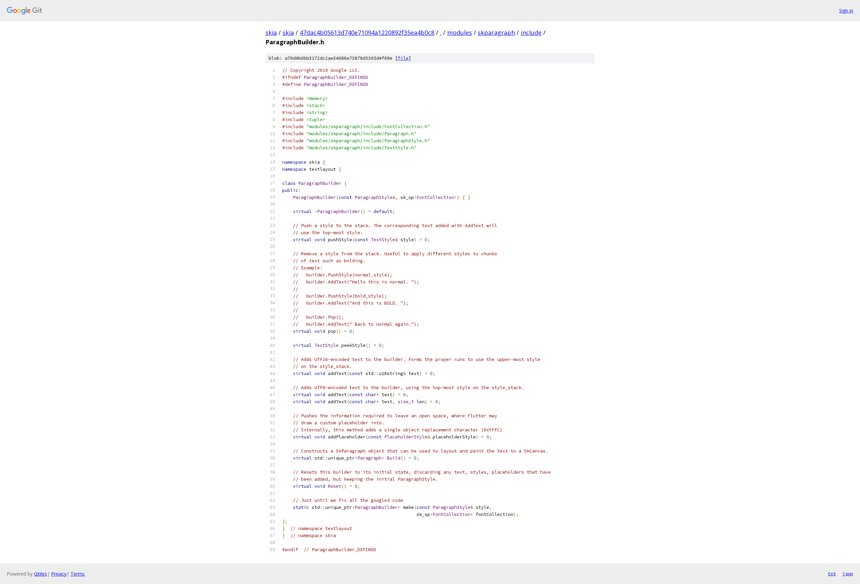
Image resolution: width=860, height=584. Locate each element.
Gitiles (40, 574)
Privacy (59, 574)
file (403, 58)
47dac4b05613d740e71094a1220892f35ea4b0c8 (367, 33)
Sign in (846, 10)
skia (271, 33)
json (848, 574)
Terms (78, 574)
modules (459, 33)
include (531, 33)
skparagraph (496, 33)
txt (832, 574)
